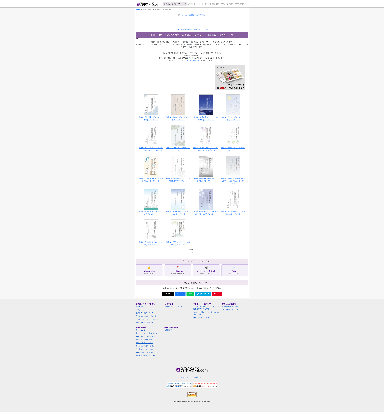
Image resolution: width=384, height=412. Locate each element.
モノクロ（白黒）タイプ (144, 313)
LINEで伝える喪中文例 (230, 310)
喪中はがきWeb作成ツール (145, 322)
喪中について (140, 330)
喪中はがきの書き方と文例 (145, 346)
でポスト (169, 294)
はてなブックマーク (203, 294)
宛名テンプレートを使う (202, 318)
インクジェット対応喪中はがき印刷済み (193, 15)
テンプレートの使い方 (191, 60)
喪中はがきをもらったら (144, 343)
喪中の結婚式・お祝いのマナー (147, 352)
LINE (190, 294)
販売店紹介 (168, 330)
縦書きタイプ (140, 306)
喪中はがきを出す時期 (144, 339)
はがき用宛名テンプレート (174, 306)
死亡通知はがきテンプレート (146, 316)
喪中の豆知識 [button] (239, 4)
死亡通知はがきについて (144, 349)
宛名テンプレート (194, 4)
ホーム (138, 9)
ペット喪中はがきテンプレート (147, 319)
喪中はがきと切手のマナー (145, 336)
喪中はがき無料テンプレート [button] (174, 4)
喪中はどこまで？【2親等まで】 (147, 333)
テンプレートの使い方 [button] (210, 4)
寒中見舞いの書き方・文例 (145, 355)
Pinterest (217, 294)
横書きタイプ (140, 310)
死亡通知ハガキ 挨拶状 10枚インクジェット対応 (193, 29)
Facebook (180, 294)
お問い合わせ (200, 377)
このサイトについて (186, 377)
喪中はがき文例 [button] (226, 4)
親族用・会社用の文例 (230, 306)
